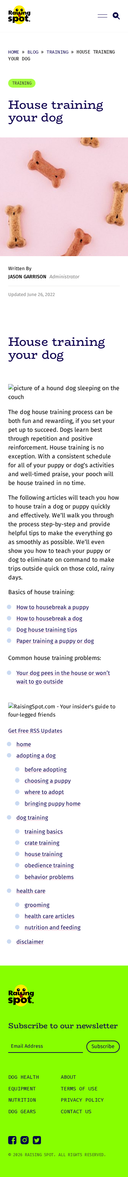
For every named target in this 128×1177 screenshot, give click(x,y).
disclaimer (30, 941)
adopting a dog (36, 755)
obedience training (49, 865)
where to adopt (44, 792)
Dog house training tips (46, 629)
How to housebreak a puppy (52, 607)
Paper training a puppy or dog (55, 640)
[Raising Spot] (21, 997)
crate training (42, 842)
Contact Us (76, 1111)
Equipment (22, 1088)
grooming (37, 904)
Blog (32, 52)
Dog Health (23, 1077)
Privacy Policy (82, 1100)
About (68, 1077)
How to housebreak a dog (49, 618)
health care (30, 890)
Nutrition (22, 1100)
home (23, 744)
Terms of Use (79, 1088)
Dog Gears (22, 1111)
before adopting (46, 769)
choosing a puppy (48, 780)
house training (43, 854)
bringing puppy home (53, 803)
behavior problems (49, 876)
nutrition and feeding (53, 927)
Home (13, 52)
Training (57, 52)
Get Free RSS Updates (35, 730)
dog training (32, 817)
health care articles (49, 916)
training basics (44, 831)
